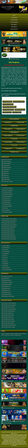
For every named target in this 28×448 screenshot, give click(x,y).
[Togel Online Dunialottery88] (8, 408)
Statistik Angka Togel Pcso (8, 228)
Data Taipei (5, 261)
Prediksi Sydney (6, 165)
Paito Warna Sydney (7, 192)
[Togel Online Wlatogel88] (7, 381)
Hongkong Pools (17, 335)
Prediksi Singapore (7, 161)
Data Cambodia (6, 251)
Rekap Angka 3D (21, 129)
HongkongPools (6, 441)
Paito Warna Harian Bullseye (9, 311)
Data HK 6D (5, 265)
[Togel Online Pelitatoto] (14, 55)
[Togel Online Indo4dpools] (14, 396)
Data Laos (5, 259)
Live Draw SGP (14, 19)
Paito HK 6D (14, 26)
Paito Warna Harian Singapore (9, 303)
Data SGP (4, 437)
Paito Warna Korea (7, 200)
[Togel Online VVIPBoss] (14, 34)
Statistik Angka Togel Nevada (9, 236)
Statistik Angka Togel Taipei (9, 234)
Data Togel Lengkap (7, 269)
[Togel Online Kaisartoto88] (14, 390)
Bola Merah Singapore (7, 276)
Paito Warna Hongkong (8, 104)
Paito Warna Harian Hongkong (9, 106)
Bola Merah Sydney (7, 280)
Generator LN (8, 122)
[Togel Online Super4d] (14, 41)
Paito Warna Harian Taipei (8, 319)
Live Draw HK (14, 17)
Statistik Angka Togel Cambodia (10, 224)
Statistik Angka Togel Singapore (10, 218)
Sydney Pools (12, 440)
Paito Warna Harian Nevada (9, 321)
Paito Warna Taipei (7, 204)
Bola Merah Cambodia (7, 282)
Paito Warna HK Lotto (14, 442)
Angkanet (6, 440)
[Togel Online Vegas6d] (14, 365)
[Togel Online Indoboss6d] (14, 348)
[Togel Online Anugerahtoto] (14, 411)
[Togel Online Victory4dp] (14, 354)
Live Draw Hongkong (7, 101)
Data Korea (5, 257)
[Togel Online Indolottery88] (14, 417)
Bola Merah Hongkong (20, 109)
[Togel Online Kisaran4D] (14, 45)
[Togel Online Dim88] (14, 37)
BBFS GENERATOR (14, 119)
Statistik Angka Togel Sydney (9, 222)
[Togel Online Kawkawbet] (14, 359)
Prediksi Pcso (6, 171)
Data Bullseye (6, 253)
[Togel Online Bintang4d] (14, 377)
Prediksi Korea (6, 173)
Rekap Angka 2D (15, 132)
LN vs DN (14, 145)
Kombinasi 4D (8, 148)
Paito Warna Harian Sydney (9, 307)
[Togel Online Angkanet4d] (8, 421)
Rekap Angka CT (8, 129)
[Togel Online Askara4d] (14, 371)
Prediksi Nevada (6, 179)
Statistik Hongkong (7, 112)
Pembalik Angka (8, 142)
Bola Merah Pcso (6, 286)
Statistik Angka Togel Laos (8, 232)
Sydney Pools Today (9, 335)
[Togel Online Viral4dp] (14, 59)
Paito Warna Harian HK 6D (8, 323)
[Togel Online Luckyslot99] (7, 400)
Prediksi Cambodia (7, 167)
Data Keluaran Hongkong (18, 101)
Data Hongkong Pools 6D (6, 159)
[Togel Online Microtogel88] (14, 342)
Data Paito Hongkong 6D (8, 109)
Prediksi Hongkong (17, 112)
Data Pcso (5, 255)
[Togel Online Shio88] (6, 423)
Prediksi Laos (6, 175)
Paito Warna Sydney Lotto (17, 441)
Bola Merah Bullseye (7, 284)
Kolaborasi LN (20, 148)
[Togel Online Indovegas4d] (14, 427)
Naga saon (13, 333)
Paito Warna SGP (18, 436)
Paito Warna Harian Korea (8, 315)
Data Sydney (5, 249)
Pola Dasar (14, 138)
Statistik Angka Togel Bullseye (9, 226)
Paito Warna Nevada (7, 206)
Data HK (7, 95)
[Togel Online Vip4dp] (14, 404)
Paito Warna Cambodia (8, 194)
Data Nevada (5, 263)
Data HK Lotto (22, 442)
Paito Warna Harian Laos (8, 317)
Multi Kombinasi (21, 142)
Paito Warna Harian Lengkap (9, 327)
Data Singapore (6, 245)
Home (14, 15)
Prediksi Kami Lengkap (8, 181)
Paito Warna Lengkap (7, 212)
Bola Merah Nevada (7, 294)
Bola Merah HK (6, 278)
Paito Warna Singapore (8, 188)
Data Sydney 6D (6, 267)
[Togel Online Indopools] (19, 421)
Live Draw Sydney (14, 22)
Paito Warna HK (15, 435)
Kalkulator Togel (14, 152)
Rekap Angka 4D (8, 135)
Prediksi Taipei (6, 177)
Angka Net (8, 435)
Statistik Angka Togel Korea (9, 230)
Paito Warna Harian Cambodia (9, 309)
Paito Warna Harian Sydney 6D (9, 325)
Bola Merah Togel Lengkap (8, 296)
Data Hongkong (14, 62)
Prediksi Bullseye (6, 169)
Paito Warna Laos (6, 202)
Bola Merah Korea (7, 288)
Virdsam (3, 333)
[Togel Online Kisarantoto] (14, 49)
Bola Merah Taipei (7, 292)
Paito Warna (14, 24)
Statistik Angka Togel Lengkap (9, 238)
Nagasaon (8, 333)
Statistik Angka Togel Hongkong (10, 220)
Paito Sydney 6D (14, 29)
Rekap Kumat (14, 125)
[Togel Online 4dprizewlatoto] (14, 385)
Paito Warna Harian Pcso (8, 313)
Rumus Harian (21, 122)
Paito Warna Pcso (6, 198)
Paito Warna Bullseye (7, 196)
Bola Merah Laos (6, 290)
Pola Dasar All (20, 135)
